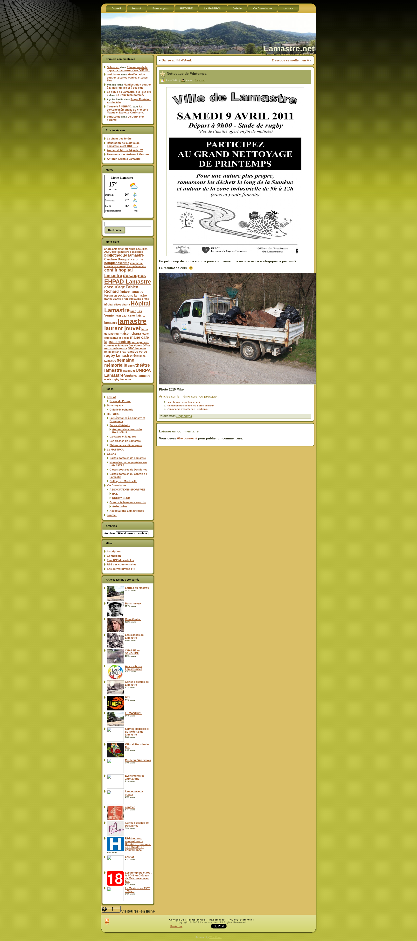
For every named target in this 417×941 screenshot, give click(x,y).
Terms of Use (196, 919)
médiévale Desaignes (128, 345)
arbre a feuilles (138, 248)
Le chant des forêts (119, 138)
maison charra (130, 333)
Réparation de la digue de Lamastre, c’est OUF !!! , (128, 69)
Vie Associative (116, 485)
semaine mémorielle (119, 363)
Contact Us (176, 919)
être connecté (187, 438)
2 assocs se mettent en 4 (290, 60)
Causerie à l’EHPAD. (119, 106)
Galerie (111, 453)
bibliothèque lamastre (124, 255)
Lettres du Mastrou (137, 587)
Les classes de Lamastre (125, 440)
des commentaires (121, 564)
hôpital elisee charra (117, 304)
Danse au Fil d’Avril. (177, 60)
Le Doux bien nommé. (130, 94)
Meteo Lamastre (122, 177)
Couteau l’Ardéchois (138, 760)
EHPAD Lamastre (127, 281)
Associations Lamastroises (127, 510)
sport (131, 365)
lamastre (132, 321)
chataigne (136, 263)
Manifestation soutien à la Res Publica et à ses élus (127, 77)
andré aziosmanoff (116, 248)
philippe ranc (112, 351)
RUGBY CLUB (121, 498)
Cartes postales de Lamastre (128, 458)
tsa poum (129, 370)
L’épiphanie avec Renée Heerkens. (187, 409)
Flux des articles (120, 560)
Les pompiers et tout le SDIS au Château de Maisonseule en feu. (138, 877)
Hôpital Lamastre (127, 306)
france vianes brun (116, 298)
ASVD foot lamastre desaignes (123, 251)
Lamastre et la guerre (123, 436)
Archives (109, 533)
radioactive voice (134, 351)
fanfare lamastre (131, 291)
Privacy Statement (241, 919)
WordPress (215, 937)
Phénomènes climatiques (126, 445)
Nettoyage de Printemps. (187, 73)
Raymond (200, 80)
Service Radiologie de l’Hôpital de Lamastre (137, 731)
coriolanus (113, 74)
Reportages (184, 416)
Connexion (114, 555)
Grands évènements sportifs (128, 502)
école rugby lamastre (117, 379)
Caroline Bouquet (117, 259)
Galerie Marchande (121, 409)
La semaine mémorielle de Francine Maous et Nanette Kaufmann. (127, 109)
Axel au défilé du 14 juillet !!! (125, 150)
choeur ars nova (114, 266)
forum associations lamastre (125, 295)
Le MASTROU (115, 449)
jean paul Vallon (126, 315)
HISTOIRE (113, 413)
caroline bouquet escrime (123, 261)
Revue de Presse (120, 401)
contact (112, 515)
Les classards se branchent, (184, 402)
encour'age (114, 287)
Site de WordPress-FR (121, 568)
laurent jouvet (122, 328)
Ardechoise (119, 506)
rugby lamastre (118, 355)
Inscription (114, 551)
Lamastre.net (289, 48)
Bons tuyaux (115, 405)
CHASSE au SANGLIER (132, 652)
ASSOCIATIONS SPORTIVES (127, 489)
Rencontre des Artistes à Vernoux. (128, 154)
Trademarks (216, 919)
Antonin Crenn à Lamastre (123, 158)
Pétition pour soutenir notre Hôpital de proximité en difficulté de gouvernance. (138, 844)
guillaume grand (139, 298)
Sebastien (113, 67)
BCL (115, 493)
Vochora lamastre (137, 376)
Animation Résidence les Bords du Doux (190, 405)
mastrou (124, 342)
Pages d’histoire (120, 425)
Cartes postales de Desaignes (128, 469)
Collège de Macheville (123, 481)
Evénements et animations (134, 777)
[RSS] (107, 922)
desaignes (134, 275)
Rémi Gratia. (133, 619)
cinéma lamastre (135, 266)
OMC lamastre (137, 348)
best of (111, 397)
